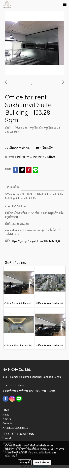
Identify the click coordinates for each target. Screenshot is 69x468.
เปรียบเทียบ (46, 148)
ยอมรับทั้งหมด (42, 462)
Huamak (7, 438)
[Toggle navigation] (64, 4)
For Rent (39, 156)
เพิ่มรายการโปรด (19, 148)
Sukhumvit (24, 156)
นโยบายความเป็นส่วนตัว (39, 452)
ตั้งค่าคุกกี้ (24, 462)
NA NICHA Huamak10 (15, 427)
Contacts (7, 423)
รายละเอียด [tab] (13, 187)
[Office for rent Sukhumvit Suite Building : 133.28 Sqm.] (34, 43)
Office (51, 156)
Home (6, 414)
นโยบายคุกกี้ (11, 455)
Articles (7, 419)
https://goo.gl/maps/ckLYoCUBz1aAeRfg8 (35, 241)
